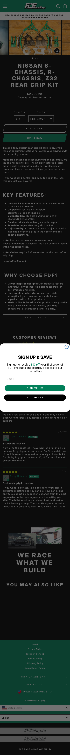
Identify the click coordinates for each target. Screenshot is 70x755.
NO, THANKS (35, 397)
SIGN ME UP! (35, 388)
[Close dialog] (67, 347)
